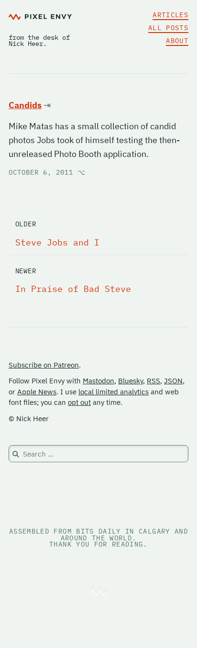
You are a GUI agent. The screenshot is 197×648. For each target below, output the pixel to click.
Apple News (36, 391)
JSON (173, 380)
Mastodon (98, 380)
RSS (153, 380)
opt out (79, 402)
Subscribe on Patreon (44, 364)
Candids (25, 105)
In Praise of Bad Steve (73, 288)
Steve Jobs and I (57, 242)
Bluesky (130, 380)
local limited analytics (113, 391)
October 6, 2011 (47, 172)
